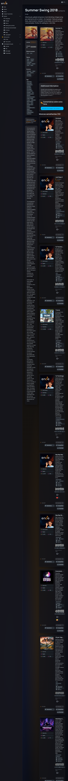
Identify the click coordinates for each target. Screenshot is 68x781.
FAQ (6, 48)
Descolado (29, 71)
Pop (56, 273)
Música (5, 16)
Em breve (7, 30)
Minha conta (6, 37)
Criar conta (7, 41)
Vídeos (5, 9)
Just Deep (57, 180)
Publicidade (29, 62)
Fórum (5, 11)
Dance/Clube (58, 141)
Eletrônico (58, 143)
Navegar (7, 20)
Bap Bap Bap (59, 454)
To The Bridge (60, 376)
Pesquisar (7, 18)
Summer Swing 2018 (62, 28)
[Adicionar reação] (57, 68)
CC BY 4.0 (33, 42)
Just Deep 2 (59, 177)
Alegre (34, 71)
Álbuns (6, 23)
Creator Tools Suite (8, 13)
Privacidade (8, 53)
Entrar (6, 39)
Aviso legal (7, 50)
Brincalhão (29, 75)
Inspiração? (8, 34)
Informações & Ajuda (8, 44)
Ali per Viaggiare (60, 637)
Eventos (32, 59)
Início (5, 6)
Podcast (33, 63)
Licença (7, 46)
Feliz (28, 72)
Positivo (31, 72)
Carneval (58, 118)
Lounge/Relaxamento (60, 211)
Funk (28, 53)
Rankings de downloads (10, 27)
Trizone (58, 310)
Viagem (32, 60)
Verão (32, 65)
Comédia (28, 63)
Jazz (31, 53)
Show (28, 60)
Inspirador (29, 74)
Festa (28, 65)
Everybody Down (61, 571)
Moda (28, 59)
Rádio (6, 32)
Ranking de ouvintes (10, 25)
